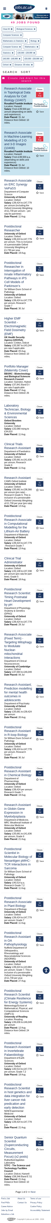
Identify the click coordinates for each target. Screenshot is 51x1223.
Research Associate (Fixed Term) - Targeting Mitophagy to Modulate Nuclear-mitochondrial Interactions (18, 646)
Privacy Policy (36, 1203)
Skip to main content (11, 2)
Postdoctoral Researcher (12, 228)
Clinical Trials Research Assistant (17, 446)
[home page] (24, 12)
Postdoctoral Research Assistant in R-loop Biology (17, 731)
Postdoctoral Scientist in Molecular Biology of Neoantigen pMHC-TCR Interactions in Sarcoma (18, 858)
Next (33, 1192)
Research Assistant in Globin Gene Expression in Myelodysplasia (17, 810)
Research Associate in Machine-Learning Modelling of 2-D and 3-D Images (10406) (18, 140)
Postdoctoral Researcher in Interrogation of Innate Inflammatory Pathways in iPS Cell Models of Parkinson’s (17, 274)
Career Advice (7, 1206)
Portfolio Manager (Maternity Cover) (16, 368)
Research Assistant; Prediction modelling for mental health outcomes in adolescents (18, 692)
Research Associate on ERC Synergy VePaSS (18, 184)
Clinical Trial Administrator (13, 560)
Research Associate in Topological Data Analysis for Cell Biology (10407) (18, 94)
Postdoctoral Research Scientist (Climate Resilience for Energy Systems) (18, 996)
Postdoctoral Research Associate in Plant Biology (18, 902)
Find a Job (5, 1198)
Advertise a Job (7, 1214)
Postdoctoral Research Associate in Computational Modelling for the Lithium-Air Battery (18, 523)
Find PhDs (5, 1203)
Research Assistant (17, 478)
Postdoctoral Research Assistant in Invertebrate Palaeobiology (17, 1048)
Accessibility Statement (40, 1210)
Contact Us (22, 1203)
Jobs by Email (7, 1210)
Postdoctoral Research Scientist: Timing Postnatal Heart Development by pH (17, 597)
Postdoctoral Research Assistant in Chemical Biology (17, 771)
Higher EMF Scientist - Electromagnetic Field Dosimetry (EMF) (15, 326)
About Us (21, 1198)
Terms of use (35, 1198)
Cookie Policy (36, 1206)
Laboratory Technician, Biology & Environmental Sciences (17, 411)
